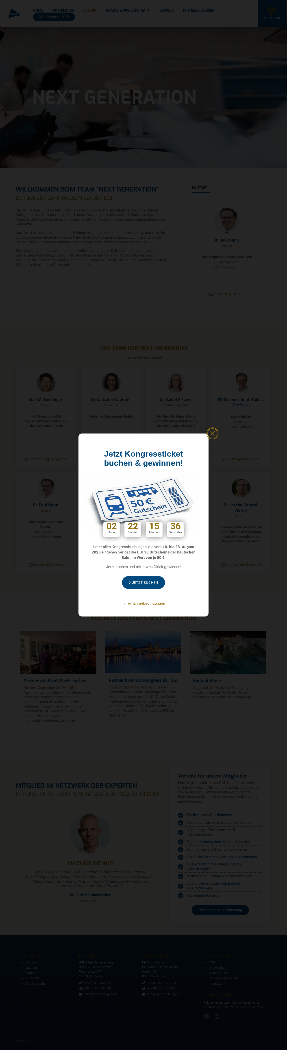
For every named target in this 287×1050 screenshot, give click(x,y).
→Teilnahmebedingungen (143, 603)
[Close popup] (212, 433)
